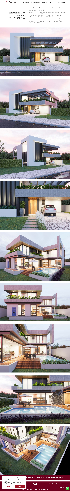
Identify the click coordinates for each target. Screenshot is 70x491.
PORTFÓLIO (44, 2)
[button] (35, 477)
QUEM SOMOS (26, 2)
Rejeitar (8, 486)
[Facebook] (34, 484)
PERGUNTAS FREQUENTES (54, 2)
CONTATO (63, 2)
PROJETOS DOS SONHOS (36, 2)
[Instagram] (36, 484)
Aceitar (19, 486)
